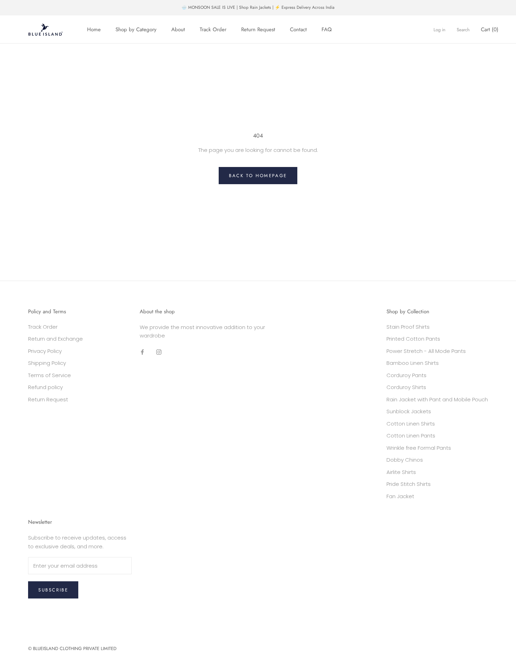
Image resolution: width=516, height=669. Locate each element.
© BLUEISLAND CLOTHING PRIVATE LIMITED (72, 648)
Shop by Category (136, 29)
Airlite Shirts (401, 472)
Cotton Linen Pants (410, 435)
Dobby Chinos (404, 459)
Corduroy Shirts (406, 387)
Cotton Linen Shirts (410, 423)
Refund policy (45, 387)
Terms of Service (49, 375)
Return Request (258, 29)
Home (94, 29)
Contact (298, 29)
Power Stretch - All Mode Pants (426, 351)
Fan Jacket (400, 496)
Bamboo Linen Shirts (412, 363)
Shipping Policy (47, 363)
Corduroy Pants (406, 375)
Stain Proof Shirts (408, 326)
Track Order (213, 29)
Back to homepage (258, 175)
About (178, 29)
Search (463, 29)
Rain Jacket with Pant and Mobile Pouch (437, 399)
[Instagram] (158, 351)
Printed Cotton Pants (413, 338)
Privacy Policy (45, 351)
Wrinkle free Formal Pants (418, 447)
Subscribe (53, 590)
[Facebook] (142, 351)
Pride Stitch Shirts (408, 484)
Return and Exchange (55, 338)
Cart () (489, 29)
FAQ (327, 29)
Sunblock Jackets (408, 411)
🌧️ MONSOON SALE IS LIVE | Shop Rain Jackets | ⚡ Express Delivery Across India (258, 7)
